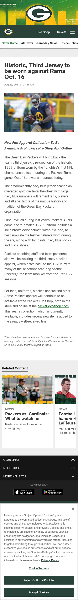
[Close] (73, 509)
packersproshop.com (53, 306)
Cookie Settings (39, 568)
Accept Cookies (39, 592)
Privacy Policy (50, 560)
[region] (39, 551)
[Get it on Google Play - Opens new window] (52, 494)
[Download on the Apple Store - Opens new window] (23, 492)
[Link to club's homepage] (8, 30)
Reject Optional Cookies (39, 580)
